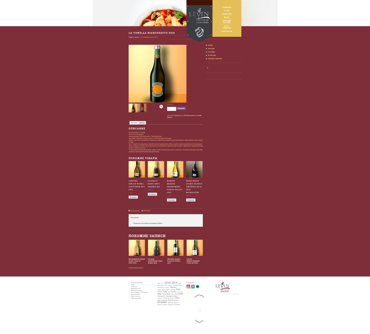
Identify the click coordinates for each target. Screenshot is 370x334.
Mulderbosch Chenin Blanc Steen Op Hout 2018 (137, 261)
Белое (170, 300)
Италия (162, 302)
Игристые (212, 55)
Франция (170, 304)
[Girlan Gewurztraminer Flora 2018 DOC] (195, 248)
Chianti (167, 287)
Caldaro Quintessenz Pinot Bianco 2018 (155, 261)
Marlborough (180, 292)
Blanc (165, 285)
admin (137, 217)
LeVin (199, 311)
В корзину (181, 108)
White (177, 298)
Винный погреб (227, 22)
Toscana (160, 298)
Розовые (211, 52)
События (227, 14)
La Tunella (198, 115)
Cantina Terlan (177, 285)
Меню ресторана (136, 290)
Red (176, 294)
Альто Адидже (162, 300)
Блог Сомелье (227, 27)
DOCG (160, 292)
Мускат (160, 304)
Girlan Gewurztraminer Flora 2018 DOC (193, 261)
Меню (227, 17)
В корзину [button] (133, 197)
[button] (161, 106)
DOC (178, 289)
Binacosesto (191, 115)
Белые (137, 37)
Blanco (170, 285)
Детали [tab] (142, 123)
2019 (174, 283)
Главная (226, 7)
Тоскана (165, 304)
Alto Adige (161, 285)
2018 (185, 115)
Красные (211, 48)
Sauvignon (161, 296)
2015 (159, 283)
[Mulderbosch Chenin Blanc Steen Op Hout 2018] (137, 248)
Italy (165, 292)
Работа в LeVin (135, 296)
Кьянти (176, 302)
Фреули (169, 117)
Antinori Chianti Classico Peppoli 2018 (174, 261)
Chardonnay (161, 287)
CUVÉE (173, 290)
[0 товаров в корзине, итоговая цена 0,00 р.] (207, 68)
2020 (179, 283)
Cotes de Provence (164, 290)
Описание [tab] (134, 123)
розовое (177, 304)
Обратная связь (136, 298)
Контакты (227, 31)
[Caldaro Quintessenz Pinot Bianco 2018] (156, 248)
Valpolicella (166, 298)
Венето (176, 300)
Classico (173, 287)
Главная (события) (137, 283)
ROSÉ (180, 294)
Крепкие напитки (215, 59)
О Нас (227, 11)
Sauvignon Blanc (172, 296)
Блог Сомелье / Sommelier (139, 292)
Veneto (172, 298)
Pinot (172, 294)
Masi (159, 294)
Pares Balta (166, 294)
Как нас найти (135, 294)
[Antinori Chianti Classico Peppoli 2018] (175, 248)
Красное (170, 302)
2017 (162, 283)
